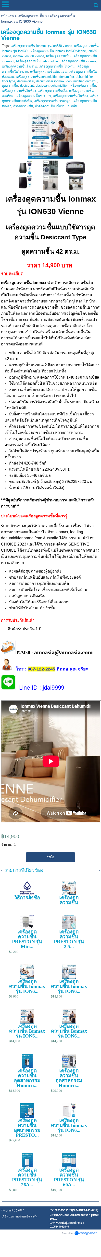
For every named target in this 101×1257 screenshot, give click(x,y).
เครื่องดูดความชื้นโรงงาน (19, 66)
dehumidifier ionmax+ (81, 81)
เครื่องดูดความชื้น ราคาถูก (52, 101)
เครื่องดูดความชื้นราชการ (33, 96)
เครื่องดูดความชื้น (31, 16)
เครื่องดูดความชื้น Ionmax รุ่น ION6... (27, 986)
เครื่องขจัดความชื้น (82, 85)
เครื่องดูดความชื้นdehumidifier (36, 77)
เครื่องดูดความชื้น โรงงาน (57, 66)
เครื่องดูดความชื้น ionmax (78, 61)
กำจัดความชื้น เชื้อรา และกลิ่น (56, 106)
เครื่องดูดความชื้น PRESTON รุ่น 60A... (69, 1177)
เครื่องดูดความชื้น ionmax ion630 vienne (57, 51)
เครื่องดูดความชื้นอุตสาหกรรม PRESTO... (27, 1128)
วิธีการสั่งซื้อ (27, 897)
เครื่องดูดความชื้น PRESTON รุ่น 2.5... (69, 939)
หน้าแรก (7, 16)
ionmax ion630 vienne (28, 56)
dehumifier (66, 77)
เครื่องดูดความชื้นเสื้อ (52, 91)
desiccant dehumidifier (51, 85)
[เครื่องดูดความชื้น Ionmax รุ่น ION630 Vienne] (50, 135)
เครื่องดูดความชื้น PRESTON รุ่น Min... (27, 939)
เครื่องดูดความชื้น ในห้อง (70, 96)
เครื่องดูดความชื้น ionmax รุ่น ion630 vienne (41, 46)
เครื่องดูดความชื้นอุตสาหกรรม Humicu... (27, 1078)
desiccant (27, 85)
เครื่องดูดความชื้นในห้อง (19, 91)
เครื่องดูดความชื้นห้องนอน (48, 71)
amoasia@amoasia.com (63, 652)
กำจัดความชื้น (23, 106)
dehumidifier (25, 81)
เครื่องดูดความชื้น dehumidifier (37, 61)
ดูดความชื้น (10, 85)
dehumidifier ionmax (50, 81)
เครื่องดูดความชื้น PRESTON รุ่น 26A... (27, 1177)
